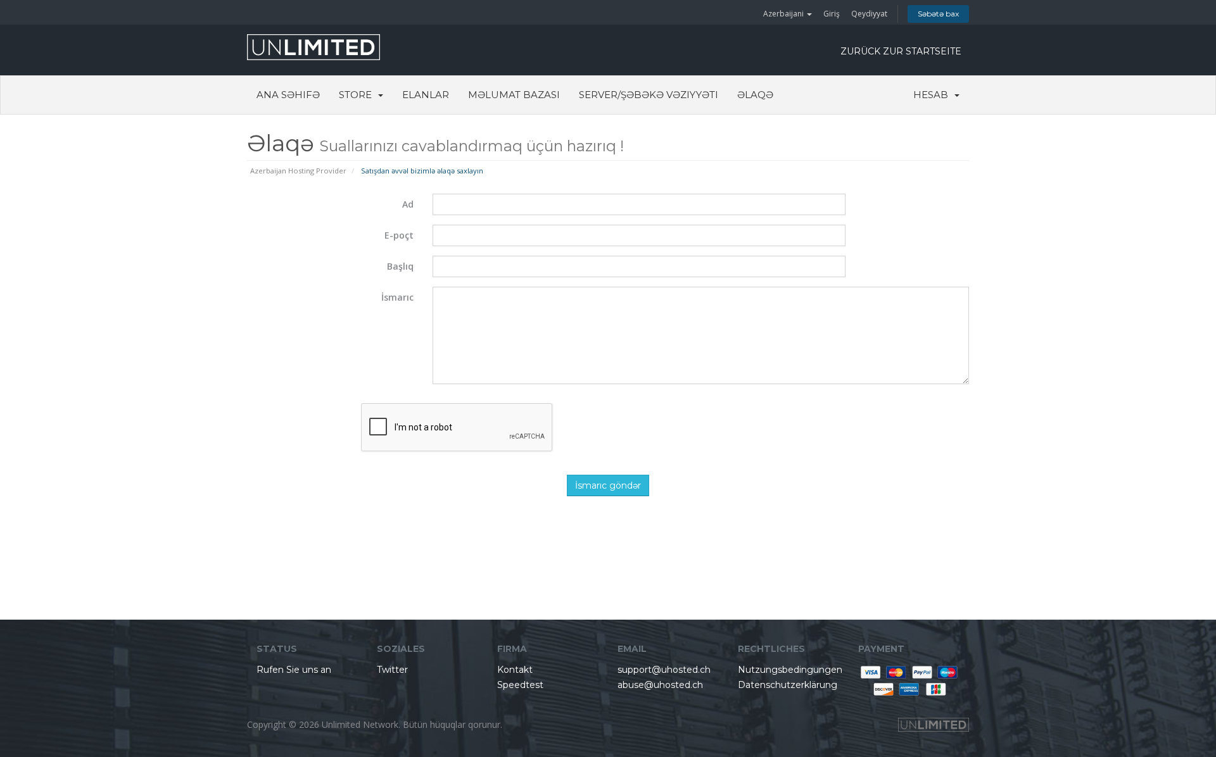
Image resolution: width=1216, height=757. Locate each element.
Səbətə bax (938, 13)
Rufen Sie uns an (293, 669)
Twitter (392, 669)
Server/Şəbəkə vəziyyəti (648, 95)
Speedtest (520, 685)
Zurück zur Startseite (900, 51)
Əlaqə (755, 95)
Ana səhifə (288, 95)
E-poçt (399, 235)
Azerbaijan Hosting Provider (298, 170)
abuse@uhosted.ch (660, 685)
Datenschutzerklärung (787, 685)
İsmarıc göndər (608, 485)
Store (358, 95)
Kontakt (515, 669)
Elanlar (425, 95)
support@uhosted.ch (664, 669)
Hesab (933, 95)
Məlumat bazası (514, 95)
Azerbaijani (784, 13)
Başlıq (400, 266)
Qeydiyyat (869, 13)
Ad (408, 204)
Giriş (831, 13)
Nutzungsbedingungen (790, 669)
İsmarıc (397, 297)
